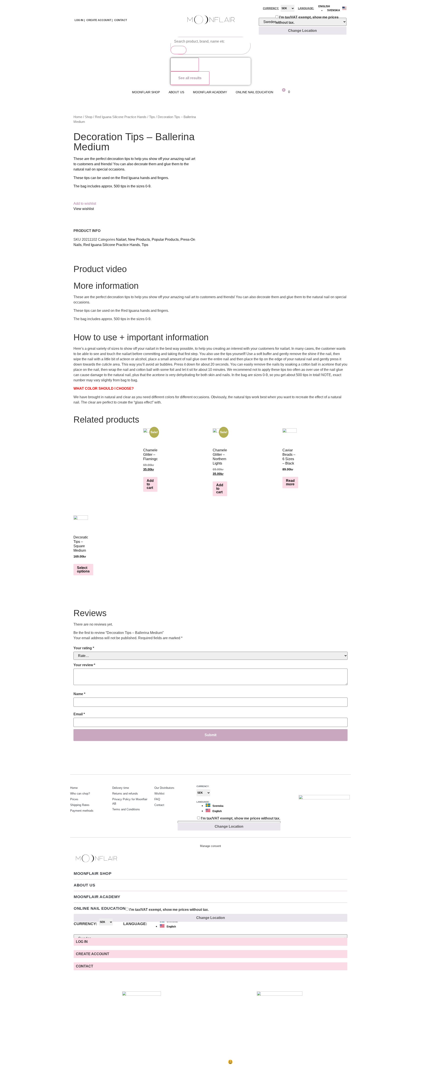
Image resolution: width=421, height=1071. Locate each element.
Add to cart (150, 484)
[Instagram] (329, 787)
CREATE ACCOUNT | (99, 20)
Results (184, 64)
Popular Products (165, 239)
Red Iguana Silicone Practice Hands (120, 117)
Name (79, 694)
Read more (290, 482)
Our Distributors (164, 787)
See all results (190, 78)
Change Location (302, 30)
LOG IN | (80, 20)
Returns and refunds (125, 793)
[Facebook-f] (337, 787)
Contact (159, 805)
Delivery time (120, 787)
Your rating (83, 648)
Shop (88, 117)
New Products (139, 239)
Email (79, 714)
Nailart (121, 239)
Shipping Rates (79, 805)
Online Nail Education (254, 92)
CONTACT (120, 20)
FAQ (157, 799)
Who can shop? (80, 793)
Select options (83, 569)
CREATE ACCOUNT (92, 954)
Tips (152, 117)
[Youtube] (346, 787)
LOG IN (82, 942)
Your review (84, 665)
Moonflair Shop (146, 92)
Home (77, 117)
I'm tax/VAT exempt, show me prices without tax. (307, 19)
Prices (74, 799)
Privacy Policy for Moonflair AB (129, 801)
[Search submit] (178, 50)
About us (176, 92)
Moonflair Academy (210, 92)
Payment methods (81, 810)
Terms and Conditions (126, 809)
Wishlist (159, 793)
